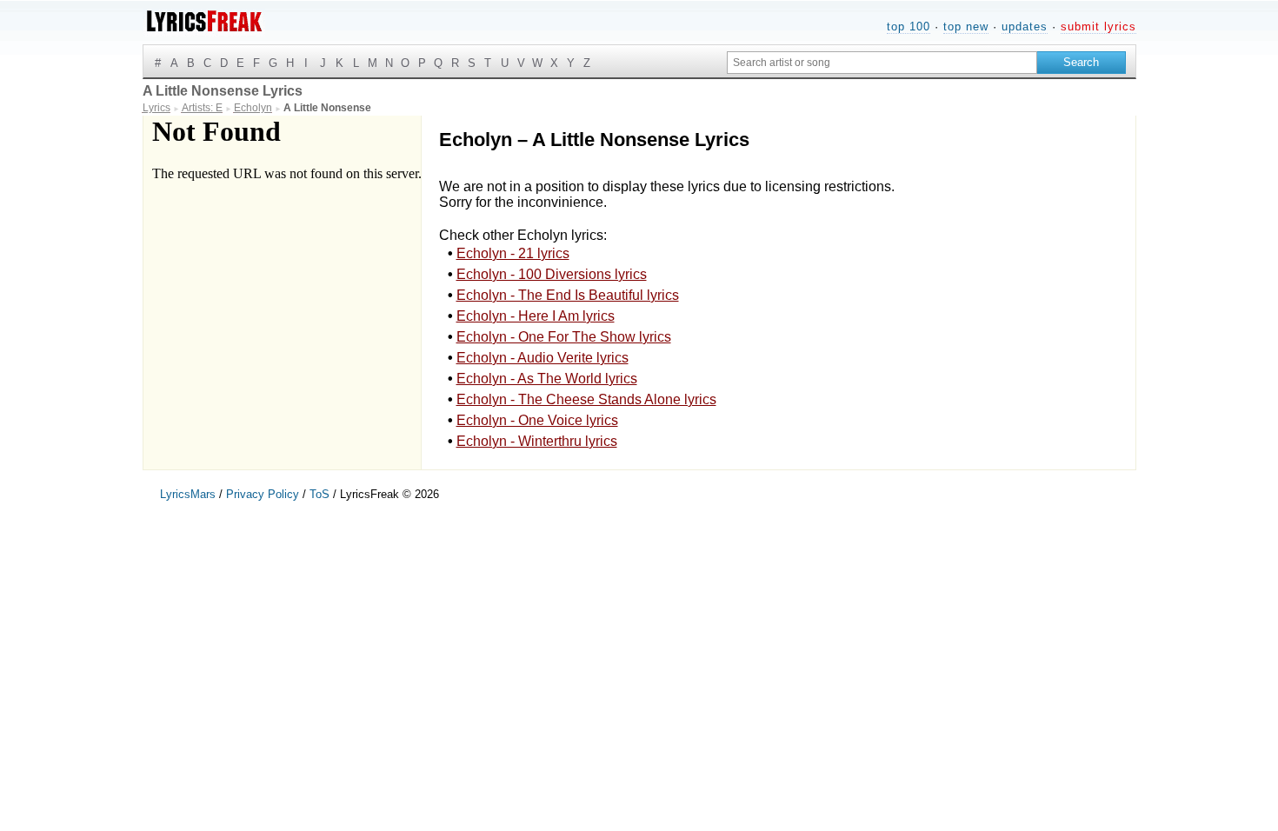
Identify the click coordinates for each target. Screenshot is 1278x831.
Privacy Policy (262, 494)
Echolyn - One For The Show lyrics (563, 336)
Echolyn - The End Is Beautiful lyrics (567, 295)
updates (1025, 26)
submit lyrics (1098, 26)
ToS (319, 494)
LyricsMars (188, 494)
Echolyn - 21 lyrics (512, 253)
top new (965, 26)
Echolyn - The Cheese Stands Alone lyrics (586, 399)
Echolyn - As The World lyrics (546, 378)
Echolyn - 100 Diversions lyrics (551, 274)
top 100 (908, 26)
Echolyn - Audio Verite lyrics (542, 357)
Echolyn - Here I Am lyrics (535, 316)
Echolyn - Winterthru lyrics (536, 441)
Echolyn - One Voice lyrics (537, 420)
